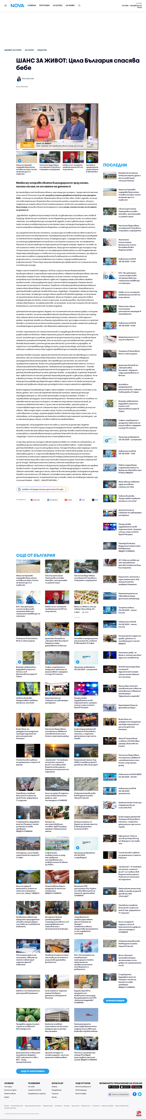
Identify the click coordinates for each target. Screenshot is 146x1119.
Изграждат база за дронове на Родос (128, 706)
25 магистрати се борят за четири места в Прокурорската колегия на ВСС (85, 825)
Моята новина (10, 1093)
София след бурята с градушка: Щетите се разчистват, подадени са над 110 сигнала (56, 670)
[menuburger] (5, 5)
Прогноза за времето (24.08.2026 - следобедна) (84, 855)
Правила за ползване (107, 1105)
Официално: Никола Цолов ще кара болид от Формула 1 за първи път (129, 839)
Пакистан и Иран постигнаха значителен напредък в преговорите (130, 310)
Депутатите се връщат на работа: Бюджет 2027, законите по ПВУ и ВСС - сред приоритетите (28, 1057)
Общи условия (75, 1105)
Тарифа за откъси (48, 1105)
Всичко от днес (10, 1090)
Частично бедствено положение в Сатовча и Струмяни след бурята (85, 578)
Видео (6, 1097)
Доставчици (58, 1105)
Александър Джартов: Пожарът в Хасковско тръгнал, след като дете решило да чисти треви (85, 733)
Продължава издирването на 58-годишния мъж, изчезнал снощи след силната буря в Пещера (85, 702)
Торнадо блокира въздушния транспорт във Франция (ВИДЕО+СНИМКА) (130, 547)
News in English (80, 1093)
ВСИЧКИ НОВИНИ (115, 1000)
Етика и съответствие (121, 1105)
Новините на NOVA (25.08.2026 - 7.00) (127, 452)
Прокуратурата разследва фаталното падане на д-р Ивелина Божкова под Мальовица (85, 1027)
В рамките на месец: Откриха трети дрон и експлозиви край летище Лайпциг (130, 176)
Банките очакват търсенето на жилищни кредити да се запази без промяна (56, 1027)
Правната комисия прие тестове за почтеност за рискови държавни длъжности (56, 958)
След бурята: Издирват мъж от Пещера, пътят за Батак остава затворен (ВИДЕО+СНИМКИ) (27, 826)
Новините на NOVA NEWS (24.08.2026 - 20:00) (130, 775)
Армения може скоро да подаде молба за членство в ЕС (130, 805)
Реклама (6, 1105)
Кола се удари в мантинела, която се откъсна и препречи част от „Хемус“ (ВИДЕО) (27, 889)
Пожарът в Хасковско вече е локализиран (27, 639)
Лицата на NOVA (34, 1090)
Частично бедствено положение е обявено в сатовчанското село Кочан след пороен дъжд (57, 732)
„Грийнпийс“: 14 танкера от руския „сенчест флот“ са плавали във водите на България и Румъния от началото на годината (57, 766)
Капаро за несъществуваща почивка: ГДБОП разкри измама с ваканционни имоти (56, 826)
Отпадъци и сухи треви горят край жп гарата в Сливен (27, 855)
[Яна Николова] (18, 79)
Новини (32, 5)
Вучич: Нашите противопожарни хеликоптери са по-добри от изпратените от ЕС (130, 960)
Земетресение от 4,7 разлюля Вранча (129, 338)
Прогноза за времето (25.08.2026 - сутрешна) (85, 668)
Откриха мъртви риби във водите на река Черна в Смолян (85, 795)
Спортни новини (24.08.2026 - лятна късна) (128, 610)
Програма (44, 5)
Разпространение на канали (33, 1105)
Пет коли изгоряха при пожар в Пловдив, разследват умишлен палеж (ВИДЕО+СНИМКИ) (85, 1056)
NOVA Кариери (81, 1090)
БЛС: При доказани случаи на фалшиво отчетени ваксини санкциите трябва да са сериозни (28, 611)
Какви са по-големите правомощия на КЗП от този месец (56, 609)
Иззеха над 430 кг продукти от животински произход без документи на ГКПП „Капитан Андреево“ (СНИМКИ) (85, 996)
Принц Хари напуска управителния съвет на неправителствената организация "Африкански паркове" (130, 691)
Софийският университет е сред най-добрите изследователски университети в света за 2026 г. (56, 859)
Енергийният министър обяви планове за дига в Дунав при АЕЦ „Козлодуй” (86, 762)
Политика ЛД (96, 1105)
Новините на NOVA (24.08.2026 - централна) (127, 790)
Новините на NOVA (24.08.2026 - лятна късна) (128, 624)
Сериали (55, 1093)
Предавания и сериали (37, 1093)
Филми (54, 1097)
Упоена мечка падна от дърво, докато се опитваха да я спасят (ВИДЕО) (130, 639)
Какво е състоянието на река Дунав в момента (28, 992)
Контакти (67, 1105)
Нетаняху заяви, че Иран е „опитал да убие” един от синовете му (130, 655)
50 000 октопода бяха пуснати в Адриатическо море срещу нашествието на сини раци (129, 672)
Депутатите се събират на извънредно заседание (56, 700)
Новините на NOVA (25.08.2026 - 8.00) (127, 324)
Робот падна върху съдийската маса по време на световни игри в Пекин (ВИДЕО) (130, 469)
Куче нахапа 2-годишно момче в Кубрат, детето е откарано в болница (56, 994)
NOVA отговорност (83, 1086)
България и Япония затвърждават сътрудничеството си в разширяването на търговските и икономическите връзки (57, 923)
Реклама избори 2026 (17, 1105)
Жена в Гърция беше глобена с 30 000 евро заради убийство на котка (129, 742)
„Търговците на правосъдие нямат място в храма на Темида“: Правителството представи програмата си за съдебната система (86, 925)
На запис (58, 5)
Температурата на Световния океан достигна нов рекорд (129, 596)
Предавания (56, 1090)
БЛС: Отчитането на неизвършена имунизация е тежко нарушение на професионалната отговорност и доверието (84, 962)
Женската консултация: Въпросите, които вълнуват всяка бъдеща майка (127, 245)
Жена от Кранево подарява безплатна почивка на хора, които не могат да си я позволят (27, 580)
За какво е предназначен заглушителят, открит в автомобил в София (86, 640)
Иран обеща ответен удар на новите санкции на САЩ (129, 484)
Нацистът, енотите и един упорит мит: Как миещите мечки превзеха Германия (129, 580)
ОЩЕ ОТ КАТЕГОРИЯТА (33, 1071)
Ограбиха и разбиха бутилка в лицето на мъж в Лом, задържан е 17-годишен (27, 796)
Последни (8, 1086)
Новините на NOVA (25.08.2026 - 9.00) (127, 260)
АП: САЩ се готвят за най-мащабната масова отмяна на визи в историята (130, 564)
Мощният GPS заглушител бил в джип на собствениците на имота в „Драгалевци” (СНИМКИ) (85, 891)
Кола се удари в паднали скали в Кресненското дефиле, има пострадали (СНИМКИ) (57, 796)
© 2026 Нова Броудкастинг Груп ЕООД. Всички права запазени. (21, 1113)
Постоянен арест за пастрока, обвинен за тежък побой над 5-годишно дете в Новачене (26, 959)
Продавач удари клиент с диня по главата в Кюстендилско (27, 1026)
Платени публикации (10, 1108)
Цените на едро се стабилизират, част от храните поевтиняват (57, 1055)
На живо (70, 5)
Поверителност (85, 1105)
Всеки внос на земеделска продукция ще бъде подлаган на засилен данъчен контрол (27, 733)
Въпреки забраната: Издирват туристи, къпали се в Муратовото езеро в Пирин (26, 671)
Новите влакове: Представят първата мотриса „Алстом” (27, 700)
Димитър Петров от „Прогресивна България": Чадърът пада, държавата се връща (57, 641)
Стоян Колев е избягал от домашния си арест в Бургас (28, 762)
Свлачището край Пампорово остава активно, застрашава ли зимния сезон (56, 579)
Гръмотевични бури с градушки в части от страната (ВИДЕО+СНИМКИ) (55, 889)
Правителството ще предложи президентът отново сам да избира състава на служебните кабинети (28, 921)
